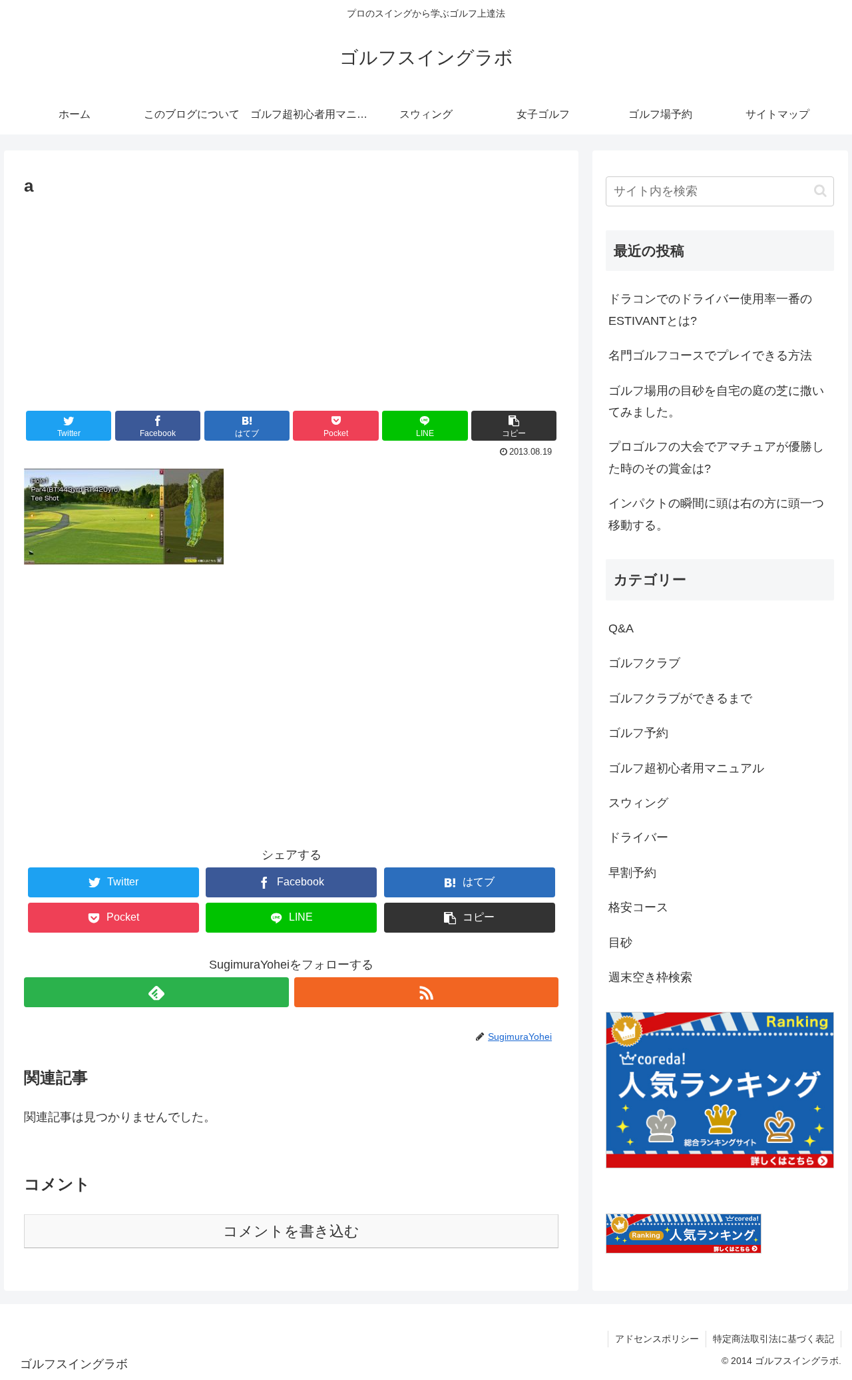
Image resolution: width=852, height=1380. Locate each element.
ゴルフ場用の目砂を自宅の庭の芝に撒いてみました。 (716, 401)
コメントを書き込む (291, 1231)
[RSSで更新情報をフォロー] (426, 992)
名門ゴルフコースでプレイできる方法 (710, 355)
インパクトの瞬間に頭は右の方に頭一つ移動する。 (716, 514)
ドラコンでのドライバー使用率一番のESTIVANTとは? (710, 309)
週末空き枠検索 (650, 977)
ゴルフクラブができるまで (680, 698)
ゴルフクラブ (644, 663)
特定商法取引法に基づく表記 (773, 1338)
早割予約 (632, 872)
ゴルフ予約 (638, 733)
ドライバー (638, 837)
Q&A (621, 628)
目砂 (620, 942)
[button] (513, 426)
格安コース (638, 907)
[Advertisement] (291, 301)
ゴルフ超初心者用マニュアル (686, 768)
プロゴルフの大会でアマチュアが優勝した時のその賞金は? (716, 457)
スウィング (638, 802)
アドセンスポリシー (657, 1338)
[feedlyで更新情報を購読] (156, 992)
